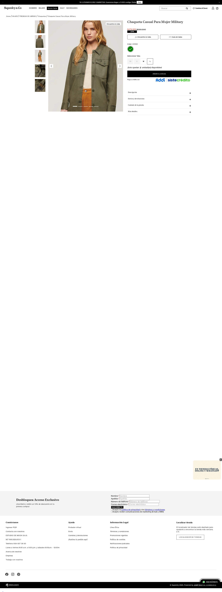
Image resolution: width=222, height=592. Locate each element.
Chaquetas (42, 16)
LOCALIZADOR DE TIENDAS (190, 537)
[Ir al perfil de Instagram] (12, 574)
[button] (130, 49)
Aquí (139, 2)
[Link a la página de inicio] (8, 16)
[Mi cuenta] (213, 7)
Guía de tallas (177, 37)
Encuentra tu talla (144, 37)
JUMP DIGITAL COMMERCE (205, 585)
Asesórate (212, 582)
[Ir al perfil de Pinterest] (18, 574)
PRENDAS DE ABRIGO (28, 16)
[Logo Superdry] (14, 8)
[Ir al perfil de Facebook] (6, 574)
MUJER (15, 16)
